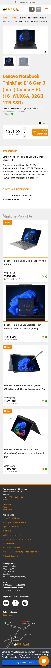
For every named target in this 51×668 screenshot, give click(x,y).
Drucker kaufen (9, 543)
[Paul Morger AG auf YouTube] (7, 605)
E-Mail (5, 500)
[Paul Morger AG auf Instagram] (26, 605)
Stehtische (7, 531)
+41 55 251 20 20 (16, 497)
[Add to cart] (43, 276)
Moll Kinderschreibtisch (12, 535)
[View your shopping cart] (38, 9)
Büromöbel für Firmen (11, 548)
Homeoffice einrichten (11, 518)
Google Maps (8, 615)
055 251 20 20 (27, 2)
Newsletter (7, 504)
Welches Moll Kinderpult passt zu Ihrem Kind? (21, 552)
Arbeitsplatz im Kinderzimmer (14, 522)
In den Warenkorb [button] (42, 132)
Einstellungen (27, 663)
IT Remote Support (10, 556)
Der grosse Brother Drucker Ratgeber (17, 539)
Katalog (15, 18)
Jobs (5, 507)
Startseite (6, 18)
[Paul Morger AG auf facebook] (16, 605)
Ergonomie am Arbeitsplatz (14, 527)
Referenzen (7, 510)
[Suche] (33, 9)
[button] (24, 128)
